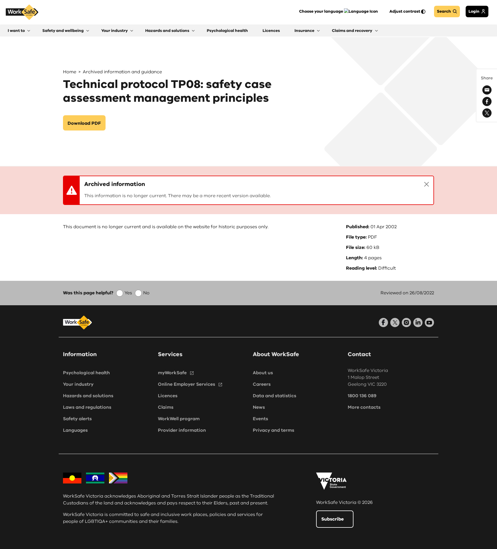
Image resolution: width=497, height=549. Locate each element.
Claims (165, 407)
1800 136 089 (362, 396)
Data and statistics (274, 396)
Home (69, 72)
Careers (262, 384)
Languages (75, 430)
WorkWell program (179, 419)
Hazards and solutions (88, 396)
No (146, 293)
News (259, 407)
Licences (167, 396)
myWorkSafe (172, 373)
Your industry (78, 384)
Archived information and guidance (122, 72)
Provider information (182, 430)
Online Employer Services (186, 384)
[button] (19, 30)
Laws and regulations (87, 407)
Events (260, 419)
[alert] (248, 190)
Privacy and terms (273, 430)
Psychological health (86, 373)
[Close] (426, 184)
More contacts (364, 407)
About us (263, 373)
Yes (128, 293)
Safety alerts (77, 419)
